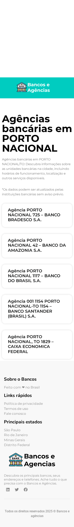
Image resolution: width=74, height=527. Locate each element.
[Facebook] (26, 489)
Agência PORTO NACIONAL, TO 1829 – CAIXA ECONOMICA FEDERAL (31, 344)
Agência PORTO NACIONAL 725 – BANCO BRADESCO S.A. (34, 214)
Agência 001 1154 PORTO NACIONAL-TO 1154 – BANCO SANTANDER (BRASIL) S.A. (34, 309)
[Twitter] (17, 489)
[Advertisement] (37, 38)
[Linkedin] (8, 489)
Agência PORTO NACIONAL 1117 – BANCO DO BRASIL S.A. (34, 275)
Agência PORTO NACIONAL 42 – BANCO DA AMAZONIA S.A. (37, 245)
